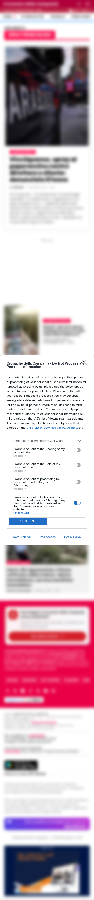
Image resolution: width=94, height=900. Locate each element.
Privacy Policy (71, 537)
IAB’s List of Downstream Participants (52, 427)
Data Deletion (22, 537)
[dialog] (47, 450)
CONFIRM (28, 521)
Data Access (47, 537)
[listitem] (47, 440)
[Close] (85, 364)
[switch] (77, 450)
